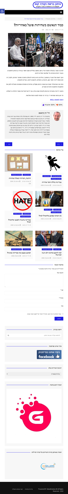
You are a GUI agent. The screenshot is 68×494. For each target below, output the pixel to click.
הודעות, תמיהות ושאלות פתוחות (20, 178)
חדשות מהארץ (46, 176)
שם (62, 290)
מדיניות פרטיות (29, 489)
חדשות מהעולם (48, 209)
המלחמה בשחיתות (56, 176)
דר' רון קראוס (58, 30)
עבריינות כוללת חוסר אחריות (51, 182)
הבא (9, 144)
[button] (2, 11)
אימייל (61, 298)
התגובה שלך (60, 273)
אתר (62, 306)
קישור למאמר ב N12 (56, 100)
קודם (58, 144)
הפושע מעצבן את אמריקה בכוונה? (19, 253)
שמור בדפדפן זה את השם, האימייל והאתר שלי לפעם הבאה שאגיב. (44, 314)
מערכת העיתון (56, 185)
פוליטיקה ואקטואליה (56, 178)
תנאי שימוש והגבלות (17, 489)
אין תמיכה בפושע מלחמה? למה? (50, 216)
